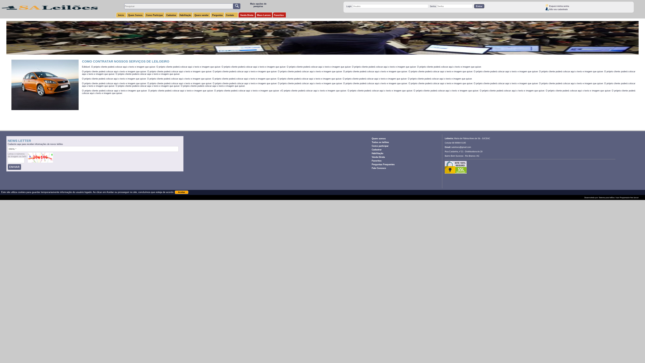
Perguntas (217, 15)
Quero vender (202, 15)
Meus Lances (264, 15)
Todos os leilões (380, 142)
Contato (230, 15)
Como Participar (154, 15)
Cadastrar (171, 15)
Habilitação (185, 15)
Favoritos (279, 15)
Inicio (121, 15)
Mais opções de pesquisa (258, 5)
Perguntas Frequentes (383, 164)
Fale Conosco (379, 168)
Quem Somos (135, 15)
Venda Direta (246, 15)
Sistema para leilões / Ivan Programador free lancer (619, 197)
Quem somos (379, 138)
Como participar (380, 146)
